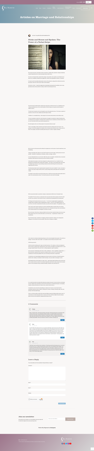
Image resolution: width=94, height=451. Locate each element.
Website (29, 393)
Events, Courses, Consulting (68, 8)
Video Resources (60, 8)
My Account (78, 8)
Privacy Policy (43, 441)
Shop (73, 8)
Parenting (49, 8)
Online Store (85, 8)
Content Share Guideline (37, 441)
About (40, 8)
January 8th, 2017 (35, 343)
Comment (30, 365)
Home (37, 8)
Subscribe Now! (70, 419)
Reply (62, 320)
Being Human (54, 8)
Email (29, 387)
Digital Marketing (27, 441)
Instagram (53, 427)
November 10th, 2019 (35, 310)
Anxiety (44, 8)
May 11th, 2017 (34, 325)
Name (29, 382)
